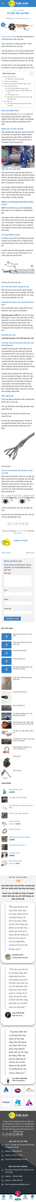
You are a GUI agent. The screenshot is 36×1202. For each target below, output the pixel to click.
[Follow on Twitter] (7, 1134)
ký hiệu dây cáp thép (9, 36)
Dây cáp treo (6, 553)
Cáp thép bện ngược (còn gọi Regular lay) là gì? (19, 91)
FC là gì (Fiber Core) (10, 86)
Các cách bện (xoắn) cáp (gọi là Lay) (18, 88)
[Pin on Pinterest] (23, 523)
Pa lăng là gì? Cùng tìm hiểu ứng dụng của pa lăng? (23, 739)
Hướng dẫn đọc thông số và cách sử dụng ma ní (22, 748)
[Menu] (3, 3)
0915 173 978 (17, 1155)
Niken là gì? (30, 553)
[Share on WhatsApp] (9, 523)
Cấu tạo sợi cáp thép (10, 81)
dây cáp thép (21, 114)
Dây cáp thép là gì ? (10, 76)
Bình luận (8, 573)
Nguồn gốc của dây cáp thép (15, 79)
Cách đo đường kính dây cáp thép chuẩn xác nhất (19, 104)
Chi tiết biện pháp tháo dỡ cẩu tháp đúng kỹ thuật (22, 668)
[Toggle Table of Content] (30, 73)
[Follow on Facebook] (3, 1134)
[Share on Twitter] (16, 523)
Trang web (7, 608)
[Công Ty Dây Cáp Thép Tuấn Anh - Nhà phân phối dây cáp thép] (18, 3)
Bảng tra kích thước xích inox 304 (22, 635)
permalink (19, 533)
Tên (6, 590)
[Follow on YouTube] (21, 1134)
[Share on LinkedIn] (27, 523)
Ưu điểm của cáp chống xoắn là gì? (23, 731)
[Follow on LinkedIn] (17, 1134)
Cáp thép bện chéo (12, 94)
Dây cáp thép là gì (19, 659)
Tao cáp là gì (8, 101)
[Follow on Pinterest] (10, 1134)
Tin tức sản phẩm (18, 10)
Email (6, 599)
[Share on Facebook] (12, 523)
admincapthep (25, 18)
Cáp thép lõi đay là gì (20, 650)
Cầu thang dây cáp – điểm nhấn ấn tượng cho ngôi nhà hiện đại (23, 723)
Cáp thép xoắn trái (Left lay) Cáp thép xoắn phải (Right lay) (19, 98)
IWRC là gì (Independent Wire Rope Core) (17, 83)
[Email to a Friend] (20, 523)
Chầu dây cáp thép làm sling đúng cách (22, 643)
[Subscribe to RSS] (14, 1134)
